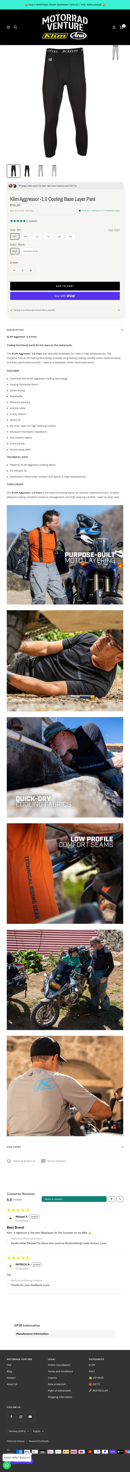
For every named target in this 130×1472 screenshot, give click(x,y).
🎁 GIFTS (94, 1384)
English (36, 1431)
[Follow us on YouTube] (30, 1416)
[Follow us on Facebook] (11, 1416)
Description (15, 329)
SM (14, 236)
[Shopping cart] (121, 27)
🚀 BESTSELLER (98, 1390)
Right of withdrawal (59, 1390)
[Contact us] (7, 1465)
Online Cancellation (59, 1364)
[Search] (15, 27)
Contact (11, 1377)
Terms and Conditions (60, 1371)
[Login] (114, 27)
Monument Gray (30, 251)
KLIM (92, 1364)
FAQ (9, 1364)
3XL (70, 236)
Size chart (114, 229)
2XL (59, 236)
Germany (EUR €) (17, 1431)
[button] (18, 220)
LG (37, 236)
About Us (12, 1384)
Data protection (57, 1384)
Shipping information (60, 1397)
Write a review (53, 1199)
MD (25, 236)
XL (48, 236)
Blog (9, 1371)
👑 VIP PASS (96, 1377)
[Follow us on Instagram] (20, 1416)
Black (14, 251)
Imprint (52, 1377)
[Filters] (111, 1199)
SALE (92, 1371)
